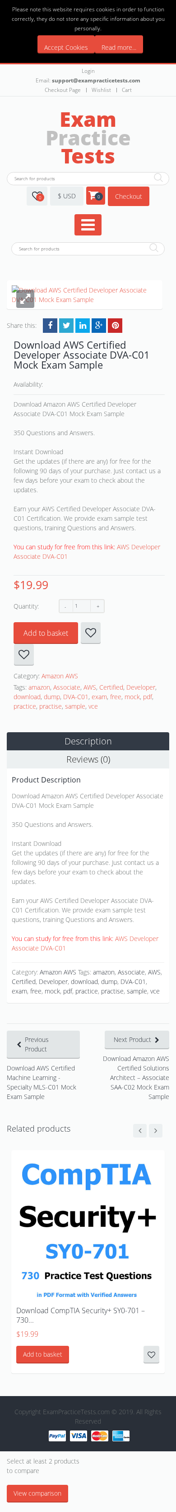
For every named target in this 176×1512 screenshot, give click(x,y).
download (27, 696)
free (115, 696)
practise (50, 706)
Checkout (128, 196)
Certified (111, 687)
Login (88, 71)
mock (132, 696)
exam (99, 696)
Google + (99, 325)
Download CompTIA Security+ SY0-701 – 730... (80, 1315)
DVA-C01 (75, 696)
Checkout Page (63, 90)
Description (88, 741)
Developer (140, 687)
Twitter (66, 325)
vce (93, 706)
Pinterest (115, 325)
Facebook (50, 325)
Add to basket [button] (42, 1354)
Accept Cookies (66, 47)
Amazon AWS (60, 676)
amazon (39, 687)
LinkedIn (82, 325)
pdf (147, 696)
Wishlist (101, 90)
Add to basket (45, 633)
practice (25, 706)
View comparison (37, 1493)
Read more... (119, 47)
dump (52, 696)
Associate (66, 687)
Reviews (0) (88, 759)
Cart (127, 90)
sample (75, 706)
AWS (89, 687)
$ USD (67, 196)
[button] (25, 299)
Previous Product (37, 1044)
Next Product (132, 1039)
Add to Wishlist (91, 633)
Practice (88, 137)
